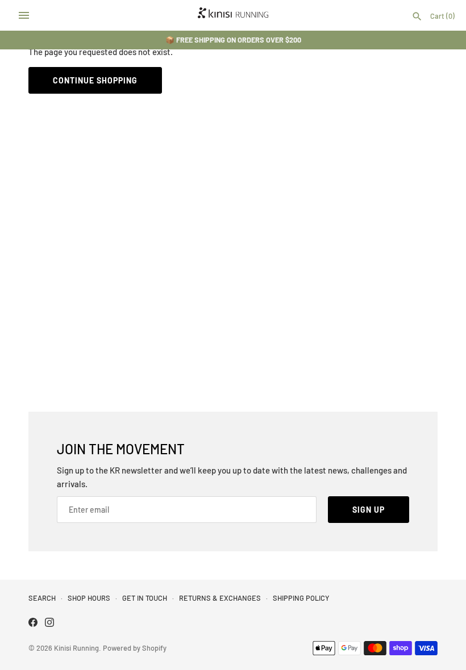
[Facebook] (33, 623)
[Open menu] (23, 15)
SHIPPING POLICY (301, 597)
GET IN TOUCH (144, 597)
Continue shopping (95, 80)
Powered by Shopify (135, 647)
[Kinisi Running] (233, 15)
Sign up (368, 509)
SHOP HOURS (89, 597)
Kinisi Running (76, 647)
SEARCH (42, 597)
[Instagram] (49, 623)
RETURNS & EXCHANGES (220, 597)
